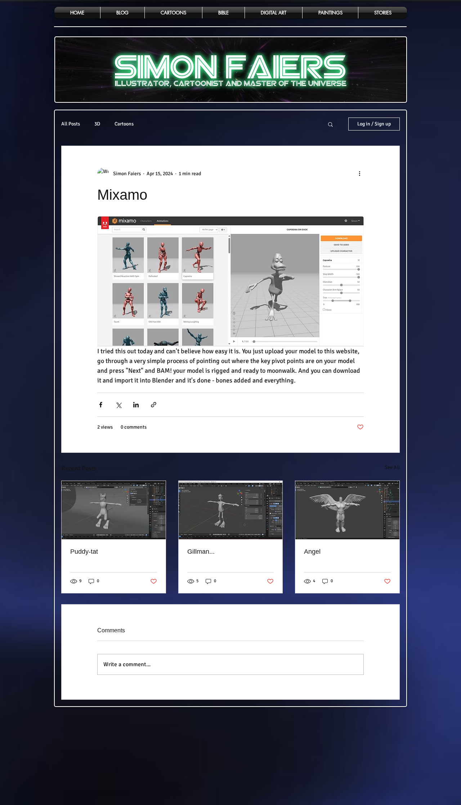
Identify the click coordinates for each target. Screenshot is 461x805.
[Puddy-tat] (114, 510)
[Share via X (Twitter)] (118, 404)
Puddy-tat (84, 551)
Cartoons (124, 124)
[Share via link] (153, 404)
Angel (312, 551)
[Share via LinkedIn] (136, 404)
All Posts (70, 124)
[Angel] (347, 510)
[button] (330, 124)
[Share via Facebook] (100, 404)
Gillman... (201, 551)
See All (392, 467)
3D (97, 124)
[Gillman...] (231, 510)
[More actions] (359, 173)
